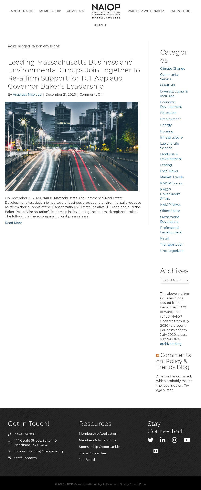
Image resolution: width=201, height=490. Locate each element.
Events (100, 24)
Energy (166, 125)
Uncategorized (172, 251)
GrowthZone (138, 484)
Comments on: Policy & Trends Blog (173, 361)
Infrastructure (171, 137)
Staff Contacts (25, 458)
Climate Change (172, 68)
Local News (169, 171)
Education (168, 113)
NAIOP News (170, 205)
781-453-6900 (24, 434)
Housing (166, 131)
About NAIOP (22, 11)
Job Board (87, 460)
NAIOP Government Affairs (170, 194)
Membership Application (98, 433)
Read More (13, 223)
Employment (170, 119)
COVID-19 (167, 85)
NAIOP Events (171, 183)
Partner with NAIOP (146, 11)
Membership (50, 11)
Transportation (172, 244)
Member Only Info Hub (97, 440)
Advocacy (76, 11)
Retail (164, 238)
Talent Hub (180, 11)
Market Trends (172, 177)
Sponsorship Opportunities (100, 447)
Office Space (170, 211)
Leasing (166, 165)
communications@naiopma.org (38, 451)
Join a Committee (92, 453)
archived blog (171, 344)
